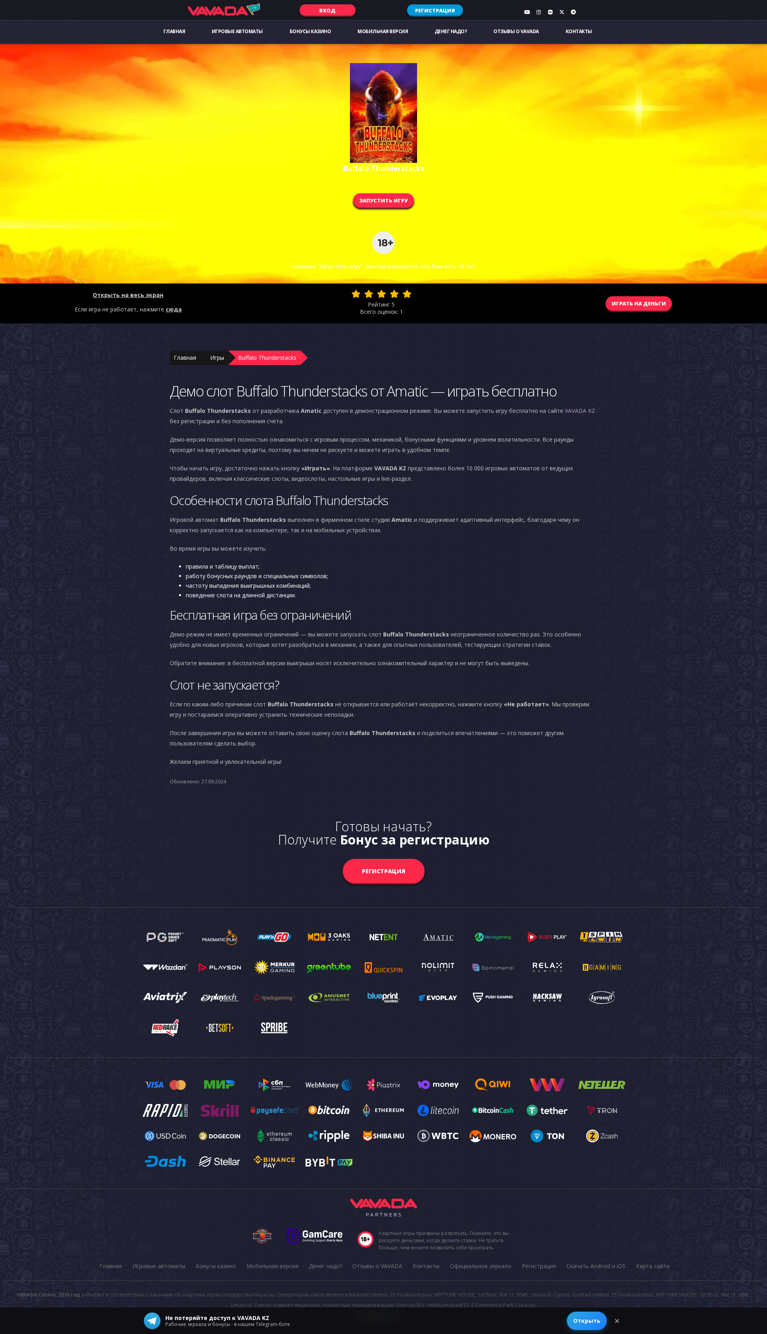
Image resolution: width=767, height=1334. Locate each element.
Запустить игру (383, 200)
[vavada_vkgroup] (550, 12)
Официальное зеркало (480, 1266)
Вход (327, 10)
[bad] (356, 294)
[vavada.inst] (538, 12)
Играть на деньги (639, 303)
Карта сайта (653, 1266)
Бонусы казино (310, 31)
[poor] (368, 294)
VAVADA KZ (580, 410)
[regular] (381, 294)
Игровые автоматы (237, 31)
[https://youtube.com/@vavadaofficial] (527, 12)
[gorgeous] (407, 294)
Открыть (586, 1320)
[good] (394, 294)
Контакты (579, 31)
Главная (174, 31)
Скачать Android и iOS (596, 1266)
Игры (217, 357)
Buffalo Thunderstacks (267, 357)
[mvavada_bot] (573, 12)
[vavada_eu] (561, 12)
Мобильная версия (383, 31)
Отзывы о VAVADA (516, 31)
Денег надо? (451, 31)
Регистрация (435, 10)
